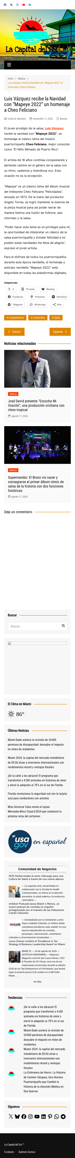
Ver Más (37, 981)
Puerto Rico (39, 317)
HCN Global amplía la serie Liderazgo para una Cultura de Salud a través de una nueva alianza (36, 877)
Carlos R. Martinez (17, 118)
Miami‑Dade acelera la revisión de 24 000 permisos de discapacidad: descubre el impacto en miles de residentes (36, 744)
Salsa (57, 317)
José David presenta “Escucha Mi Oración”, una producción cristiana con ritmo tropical (36, 405)
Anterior (16, 331)
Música (63, 118)
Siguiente (58, 331)
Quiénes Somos (27, 1151)
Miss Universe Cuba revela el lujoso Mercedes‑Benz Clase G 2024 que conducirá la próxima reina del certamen (35, 811)
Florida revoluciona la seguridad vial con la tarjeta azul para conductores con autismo (37, 796)
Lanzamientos (16, 317)
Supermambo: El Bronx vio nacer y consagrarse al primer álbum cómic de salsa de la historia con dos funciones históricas (36, 484)
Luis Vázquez (54, 128)
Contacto (9, 1151)
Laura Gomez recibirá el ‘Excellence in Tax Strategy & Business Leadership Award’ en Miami (37, 943)
